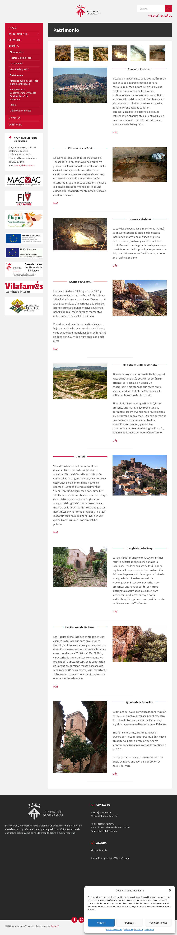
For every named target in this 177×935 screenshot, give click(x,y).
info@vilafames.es (24, 165)
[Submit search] (168, 8)
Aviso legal (149, 929)
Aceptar (101, 922)
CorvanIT (55, 926)
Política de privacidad (133, 929)
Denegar (129, 922)
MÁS (115, 132)
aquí (127, 858)
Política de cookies (114, 929)
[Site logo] (88, 15)
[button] (170, 890)
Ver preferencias (158, 922)
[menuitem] (24, 28)
